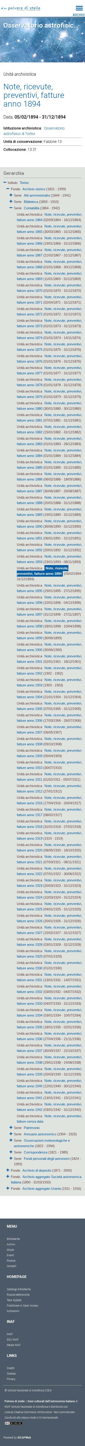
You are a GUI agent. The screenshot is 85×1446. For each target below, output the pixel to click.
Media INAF (14, 1345)
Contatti (11, 1266)
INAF (10, 1334)
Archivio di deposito (36, 1170)
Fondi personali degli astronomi (47, 1159)
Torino (24, 183)
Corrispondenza (35, 1152)
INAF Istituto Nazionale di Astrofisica (26, 1406)
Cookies (11, 1373)
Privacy (11, 1379)
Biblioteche (13, 1239)
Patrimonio (32, 1128)
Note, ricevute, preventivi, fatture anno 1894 (42, 570)
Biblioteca (31, 202)
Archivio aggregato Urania (41, 1188)
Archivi (11, 1244)
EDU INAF (13, 1339)
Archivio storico (33, 189)
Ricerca (11, 1260)
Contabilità (31, 208)
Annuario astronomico (40, 1134)
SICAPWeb (24, 1437)
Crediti (11, 1368)
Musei (10, 1249)
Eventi (10, 1255)
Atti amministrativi (37, 195)
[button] (4, 181)
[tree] (42, 685)
